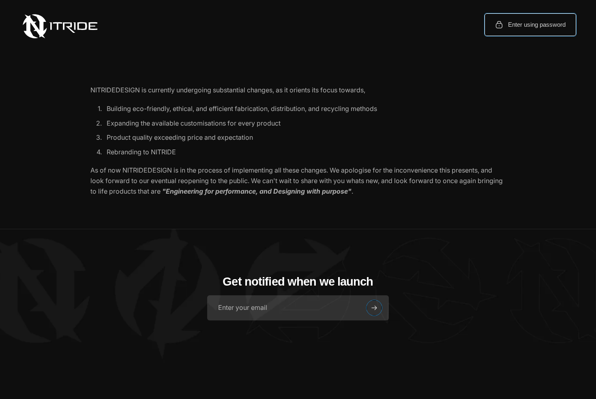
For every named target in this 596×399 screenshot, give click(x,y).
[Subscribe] (374, 308)
